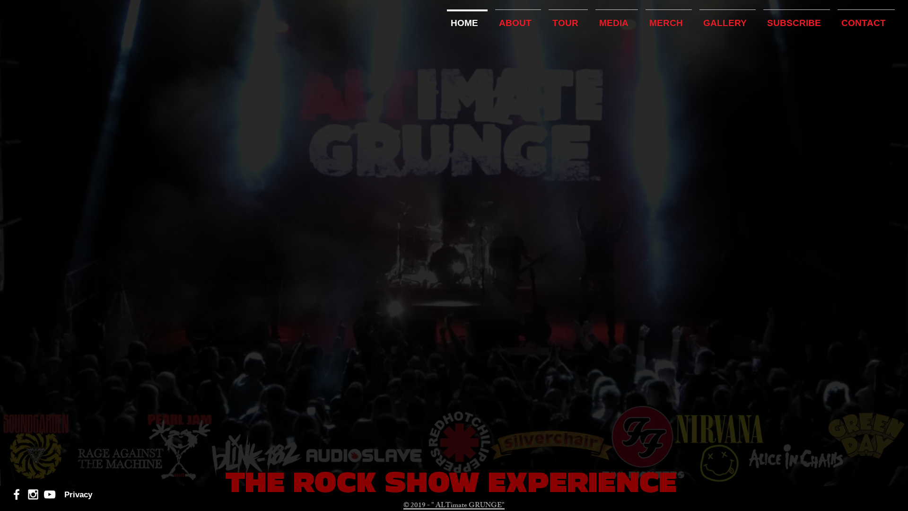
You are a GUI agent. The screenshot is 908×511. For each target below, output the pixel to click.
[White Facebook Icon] (16, 494)
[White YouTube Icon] (50, 494)
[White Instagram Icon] (33, 494)
